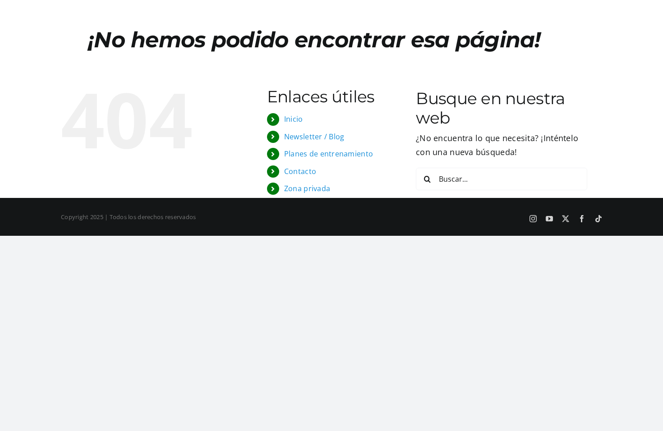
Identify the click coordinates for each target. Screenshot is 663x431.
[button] (521, 10)
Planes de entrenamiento (328, 154)
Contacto (300, 171)
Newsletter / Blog (314, 137)
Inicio (293, 119)
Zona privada (307, 188)
